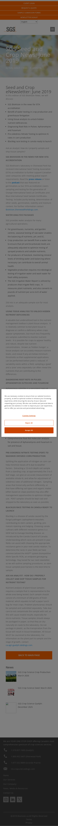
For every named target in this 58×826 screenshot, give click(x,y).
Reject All (29, 423)
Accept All (29, 430)
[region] (28, 413)
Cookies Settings (29, 416)
